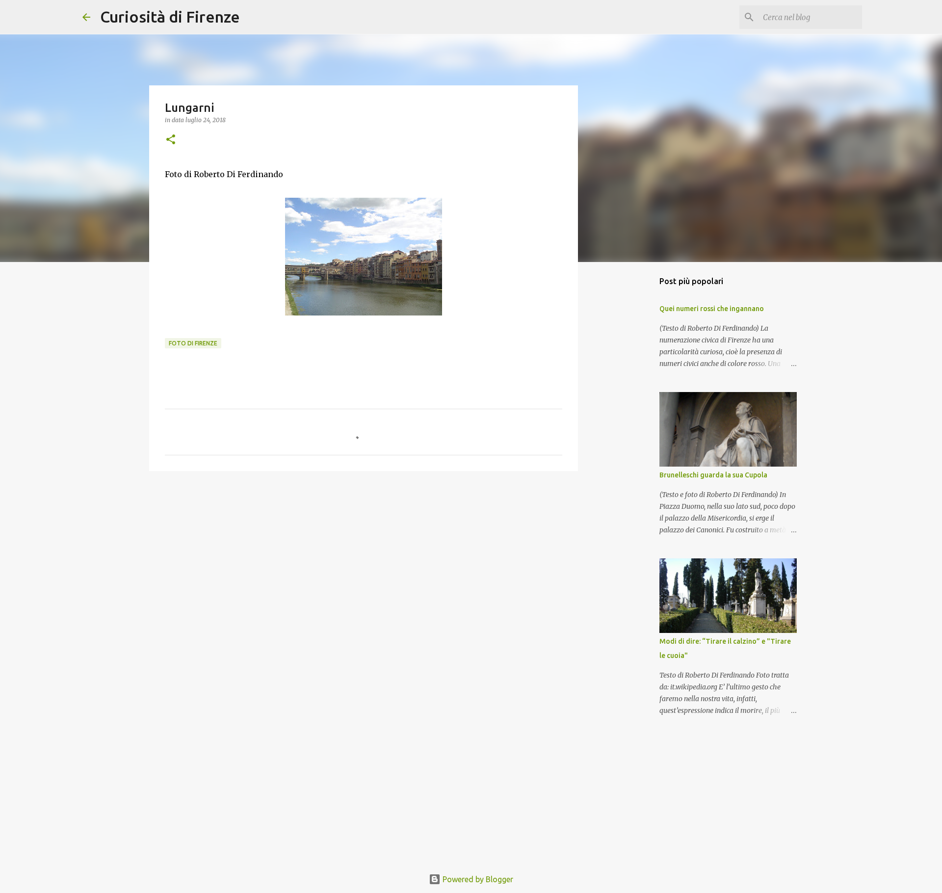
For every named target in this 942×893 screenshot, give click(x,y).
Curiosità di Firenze (170, 17)
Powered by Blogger (477, 879)
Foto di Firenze (193, 343)
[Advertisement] (363, 554)
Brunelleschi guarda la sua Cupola (713, 475)
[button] (171, 140)
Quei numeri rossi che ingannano (711, 309)
